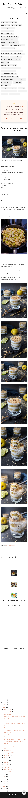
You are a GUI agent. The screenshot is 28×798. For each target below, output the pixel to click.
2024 (4, 704)
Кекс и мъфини (5, 59)
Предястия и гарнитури (8, 42)
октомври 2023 (8, 750)
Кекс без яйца (7, 714)
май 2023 (6, 762)
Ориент (3, 56)
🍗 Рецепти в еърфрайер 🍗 (14, 106)
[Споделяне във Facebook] (7, 557)
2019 (4, 781)
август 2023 (7, 755)
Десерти (3, 25)
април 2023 (7, 764)
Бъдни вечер (5, 82)
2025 (4, 702)
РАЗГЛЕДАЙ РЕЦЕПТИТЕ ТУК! (14, 118)
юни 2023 (6, 760)
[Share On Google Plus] (16, 557)
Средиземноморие (6, 48)
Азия (16, 59)
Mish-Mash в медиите (7, 79)
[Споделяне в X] (10, 557)
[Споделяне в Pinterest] (13, 557)
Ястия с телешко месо (7, 65)
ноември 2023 (8, 712)
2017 (4, 786)
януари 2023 (7, 772)
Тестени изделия (6, 28)
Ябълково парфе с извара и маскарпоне (14, 723)
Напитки (20, 79)
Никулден (4, 68)
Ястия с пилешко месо (7, 39)
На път (20, 88)
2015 (4, 791)
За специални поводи (7, 88)
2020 (4, 779)
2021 (4, 776)
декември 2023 (8, 709)
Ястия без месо (5, 30)
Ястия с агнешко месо (7, 90)
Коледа (3, 62)
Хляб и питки (14, 56)
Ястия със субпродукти (8, 76)
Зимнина (15, 82)
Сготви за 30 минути (7, 22)
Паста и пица (5, 53)
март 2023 (7, 767)
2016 (4, 788)
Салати (3, 45)
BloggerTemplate (21, 796)
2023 (4, 707)
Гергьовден (4, 85)
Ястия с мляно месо (7, 70)
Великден (14, 68)
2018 (4, 783)
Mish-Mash (14, 4)
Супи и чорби (18, 53)
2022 (4, 774)
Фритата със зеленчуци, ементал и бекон (15, 739)
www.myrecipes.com (11, 545)
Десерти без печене (15, 45)
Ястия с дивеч (13, 93)
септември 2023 (8, 753)
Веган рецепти (5, 33)
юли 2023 (6, 757)
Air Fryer (20, 90)
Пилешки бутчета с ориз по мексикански (14, 721)
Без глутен (15, 25)
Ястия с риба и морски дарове (10, 50)
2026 (4, 700)
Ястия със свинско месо (8, 36)
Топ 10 (3, 93)
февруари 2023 (8, 769)
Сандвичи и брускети (7, 73)
